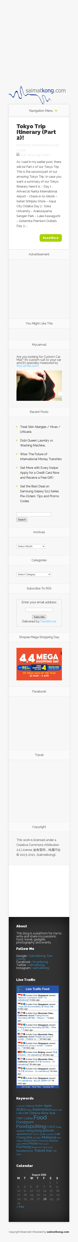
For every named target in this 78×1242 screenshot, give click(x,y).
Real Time (36, 1087)
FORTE (51, 1127)
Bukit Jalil (57, 1110)
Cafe (19, 1113)
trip (49, 1151)
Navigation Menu (41, 110)
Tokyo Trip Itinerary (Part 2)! (36, 132)
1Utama (29, 1105)
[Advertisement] (39, 46)
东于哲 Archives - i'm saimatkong (33, 1071)
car (25, 1113)
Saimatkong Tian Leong (34, 957)
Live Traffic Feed (37, 989)
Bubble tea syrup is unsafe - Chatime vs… (35, 1038)
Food (40, 1117)
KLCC (36, 1134)
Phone (33, 1143)
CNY (19, 1118)
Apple (48, 1106)
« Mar (20, 1207)
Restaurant (36, 1147)
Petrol (25, 1144)
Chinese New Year (42, 1113)
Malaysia (49, 1137)
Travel (39, 1150)
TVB (54, 1151)
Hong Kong (34, 1131)
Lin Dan (37, 1137)
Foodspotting (31, 1126)
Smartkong (40, 962)
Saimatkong (40, 145)
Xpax (18, 1154)
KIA (30, 1134)
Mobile (26, 1140)
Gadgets (20, 1130)
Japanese (22, 1134)
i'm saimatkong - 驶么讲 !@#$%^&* (34, 1080)
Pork (40, 1144)
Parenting (43, 1141)
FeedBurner (48, 621)
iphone (48, 1131)
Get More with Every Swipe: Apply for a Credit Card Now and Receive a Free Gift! (39, 472)
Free (58, 1127)
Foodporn (25, 1122)
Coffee (28, 1118)
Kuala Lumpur (47, 1134)
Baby (29, 1110)
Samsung (48, 1147)
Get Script (26, 1087)
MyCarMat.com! (27, 366)
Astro (21, 1109)
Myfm (34, 1140)
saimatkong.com (58, 1231)
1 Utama (20, 1106)
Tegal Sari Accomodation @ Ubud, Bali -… (37, 1006)
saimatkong (36, 965)
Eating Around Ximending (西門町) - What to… (33, 1016)
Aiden (39, 1106)
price (46, 1144)
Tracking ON (48, 1087)
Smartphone (24, 1151)
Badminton (42, 1109)
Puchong (23, 1147)
